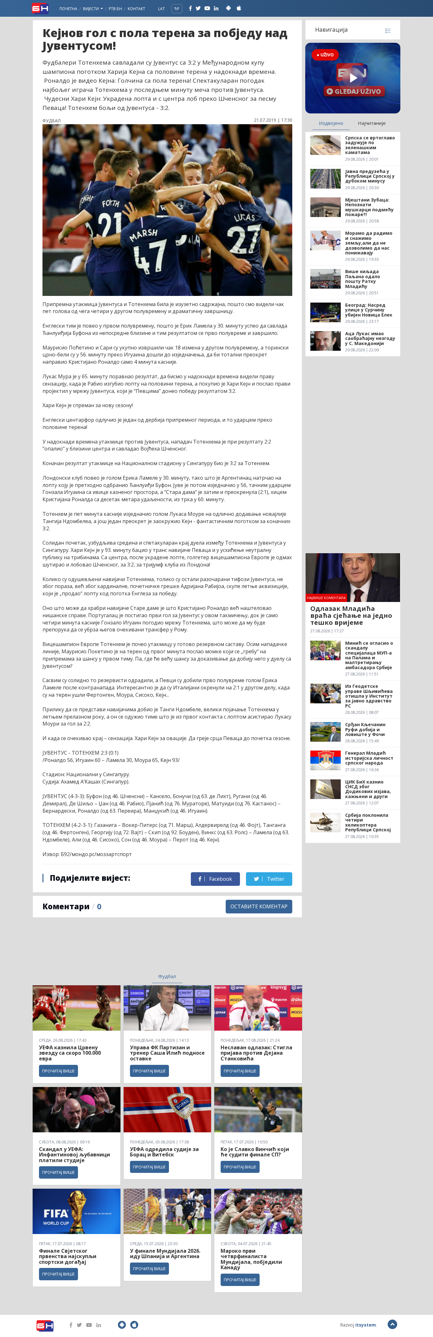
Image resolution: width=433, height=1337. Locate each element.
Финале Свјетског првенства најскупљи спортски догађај (67, 1256)
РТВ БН (115, 8)
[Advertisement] (115, 949)
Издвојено (331, 123)
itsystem (365, 1325)
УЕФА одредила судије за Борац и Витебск (164, 1152)
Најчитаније (372, 123)
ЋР (176, 8)
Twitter (275, 878)
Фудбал (167, 976)
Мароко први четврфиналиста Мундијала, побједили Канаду (251, 1259)
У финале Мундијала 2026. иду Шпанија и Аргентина (165, 1253)
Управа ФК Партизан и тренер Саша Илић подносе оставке (167, 1053)
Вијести (91, 8)
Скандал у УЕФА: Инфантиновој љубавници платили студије (74, 1155)
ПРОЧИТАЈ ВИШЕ (58, 1071)
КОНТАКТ (136, 8)
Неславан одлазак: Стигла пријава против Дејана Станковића (256, 1053)
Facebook (220, 878)
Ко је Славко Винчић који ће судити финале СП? (255, 1152)
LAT (161, 8)
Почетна (68, 8)
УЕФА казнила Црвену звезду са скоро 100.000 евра (70, 1053)
